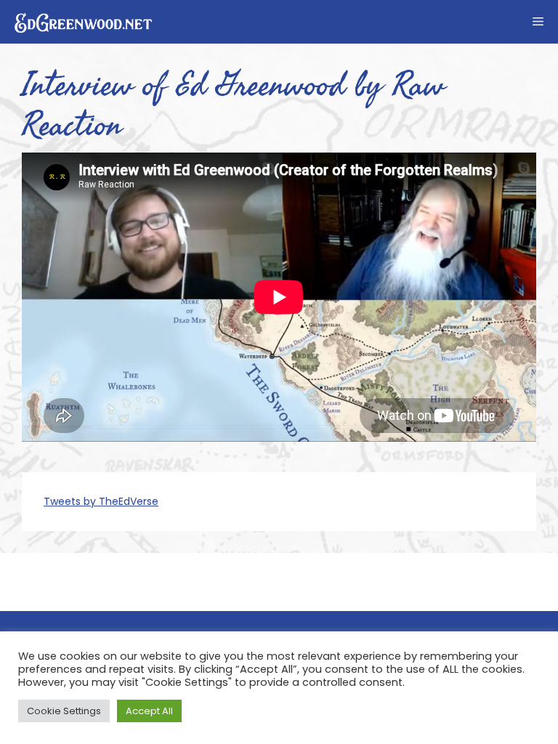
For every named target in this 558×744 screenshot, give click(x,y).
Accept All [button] (149, 711)
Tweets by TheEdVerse (101, 501)
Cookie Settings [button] (64, 711)
